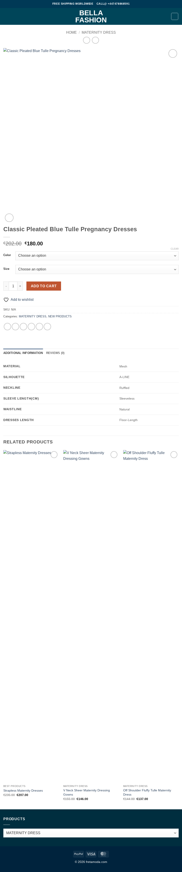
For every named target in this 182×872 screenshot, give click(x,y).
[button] (6, 16)
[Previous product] (95, 40)
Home (71, 32)
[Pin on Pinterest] (39, 326)
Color (7, 255)
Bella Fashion (91, 16)
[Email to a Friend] (31, 326)
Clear (175, 248)
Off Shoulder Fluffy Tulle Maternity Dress (147, 792)
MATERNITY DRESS (99, 32)
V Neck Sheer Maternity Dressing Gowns (86, 792)
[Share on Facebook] (15, 326)
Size (6, 268)
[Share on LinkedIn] (47, 326)
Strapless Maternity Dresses (23, 790)
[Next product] (86, 40)
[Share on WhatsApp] (7, 326)
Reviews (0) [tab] (55, 353)
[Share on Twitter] (23, 326)
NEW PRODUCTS (60, 316)
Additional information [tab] (23, 353)
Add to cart (44, 286)
